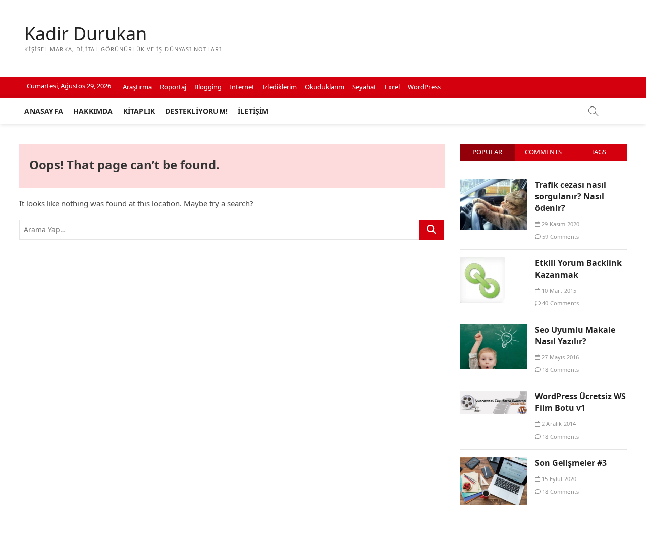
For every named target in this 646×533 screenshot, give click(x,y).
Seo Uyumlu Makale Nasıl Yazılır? (575, 335)
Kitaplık (139, 111)
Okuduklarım (324, 86)
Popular (487, 151)
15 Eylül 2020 (558, 479)
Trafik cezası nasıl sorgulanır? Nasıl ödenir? (570, 196)
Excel (392, 86)
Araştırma (137, 86)
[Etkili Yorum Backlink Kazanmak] (482, 263)
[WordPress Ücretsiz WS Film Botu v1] (493, 396)
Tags (598, 151)
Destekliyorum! (196, 111)
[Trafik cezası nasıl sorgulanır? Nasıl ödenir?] (493, 185)
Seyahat (364, 86)
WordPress (424, 86)
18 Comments (560, 370)
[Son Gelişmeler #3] (493, 463)
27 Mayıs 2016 (559, 357)
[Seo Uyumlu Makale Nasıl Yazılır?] (493, 330)
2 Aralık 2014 (558, 424)
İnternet (242, 86)
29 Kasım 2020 (560, 224)
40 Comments (560, 303)
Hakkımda (93, 111)
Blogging (208, 86)
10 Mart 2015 (558, 290)
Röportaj (173, 86)
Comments (543, 151)
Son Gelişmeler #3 (571, 462)
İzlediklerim (279, 86)
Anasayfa (43, 111)
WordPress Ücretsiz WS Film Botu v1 (580, 402)
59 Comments (560, 236)
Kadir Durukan (85, 34)
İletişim (253, 111)
